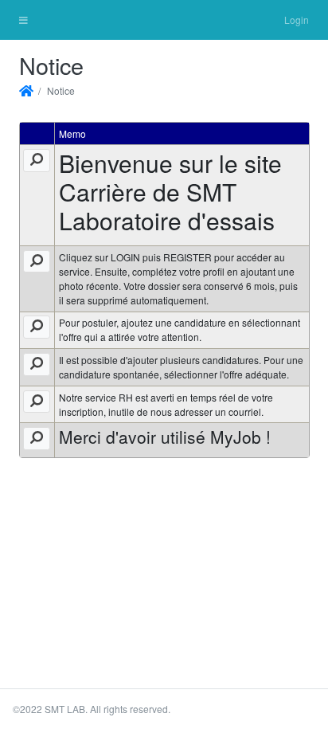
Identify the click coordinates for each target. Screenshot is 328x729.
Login (296, 19)
